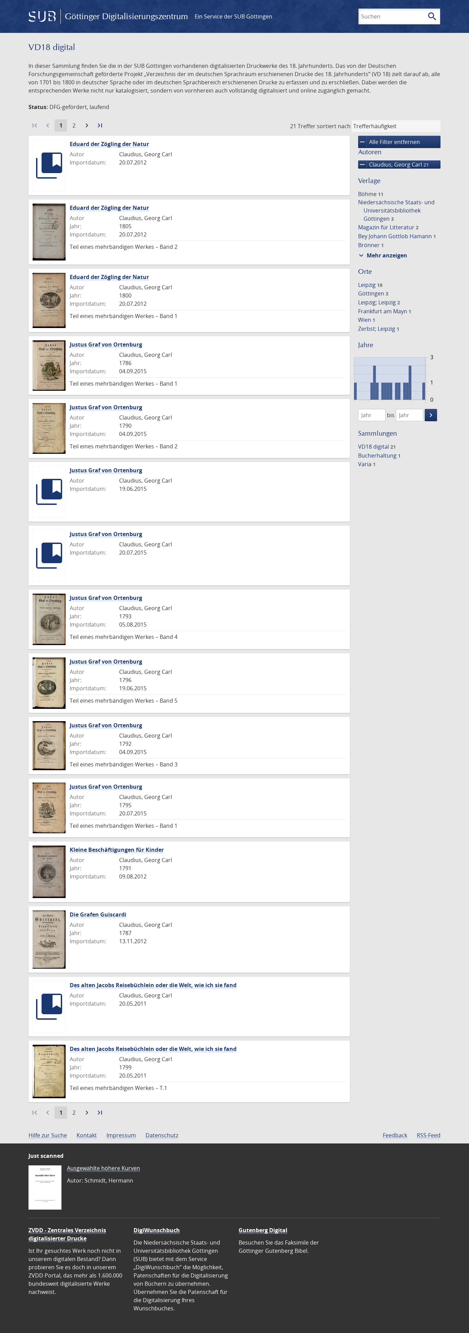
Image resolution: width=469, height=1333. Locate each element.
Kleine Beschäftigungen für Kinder (117, 849)
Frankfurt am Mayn (384, 311)
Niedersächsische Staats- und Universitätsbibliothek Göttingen (396, 210)
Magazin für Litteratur (388, 227)
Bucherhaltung (379, 455)
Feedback (395, 1135)
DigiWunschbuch (157, 1230)
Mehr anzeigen (382, 255)
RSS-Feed (429, 1135)
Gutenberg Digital (263, 1230)
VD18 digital (377, 446)
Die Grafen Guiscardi (98, 914)
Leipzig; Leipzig (379, 302)
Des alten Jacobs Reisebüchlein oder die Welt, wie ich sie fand (153, 985)
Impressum (121, 1135)
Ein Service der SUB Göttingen (233, 16)
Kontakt (87, 1135)
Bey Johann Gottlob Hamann (397, 236)
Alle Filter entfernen (389, 142)
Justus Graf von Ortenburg (106, 344)
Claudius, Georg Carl (393, 164)
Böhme (371, 194)
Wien (366, 320)
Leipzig (370, 285)
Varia (367, 464)
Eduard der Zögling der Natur (109, 144)
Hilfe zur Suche (47, 1135)
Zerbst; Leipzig (378, 328)
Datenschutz (162, 1135)
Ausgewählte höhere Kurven (103, 1168)
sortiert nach (334, 126)
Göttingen (373, 293)
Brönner (371, 245)
